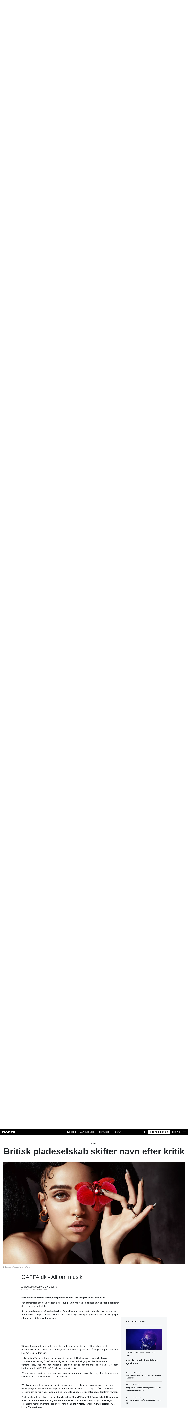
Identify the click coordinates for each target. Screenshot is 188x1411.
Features (104, 1132)
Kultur (118, 1132)
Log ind (176, 1132)
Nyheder (71, 1132)
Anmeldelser (87, 1132)
